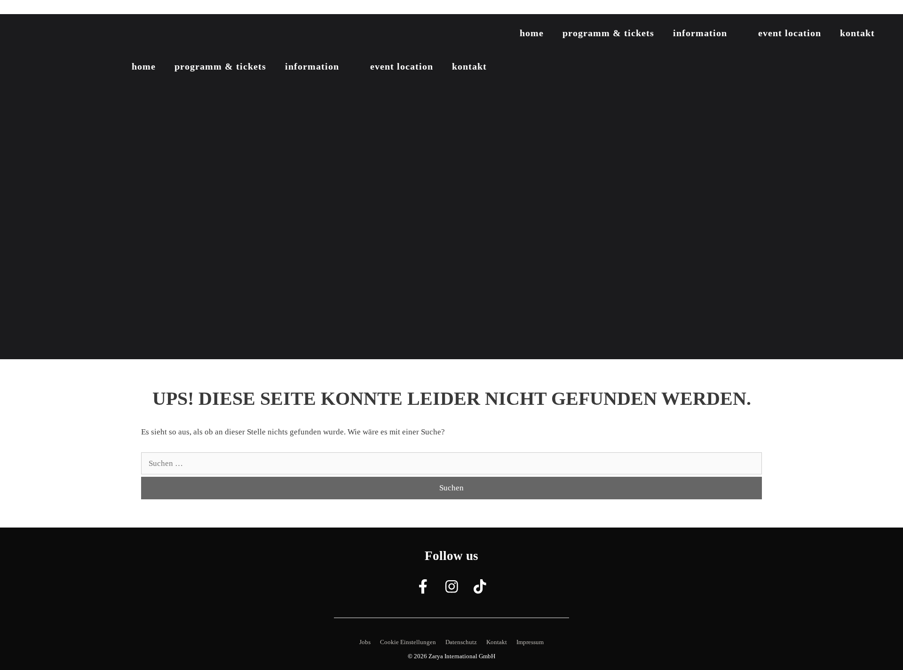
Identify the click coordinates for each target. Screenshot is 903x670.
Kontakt (857, 33)
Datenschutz (461, 642)
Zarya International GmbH (461, 656)
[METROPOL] (66, 34)
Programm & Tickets (608, 33)
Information (700, 33)
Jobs (365, 642)
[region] (451, 186)
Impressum (530, 642)
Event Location (789, 33)
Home (532, 33)
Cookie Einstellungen (408, 642)
